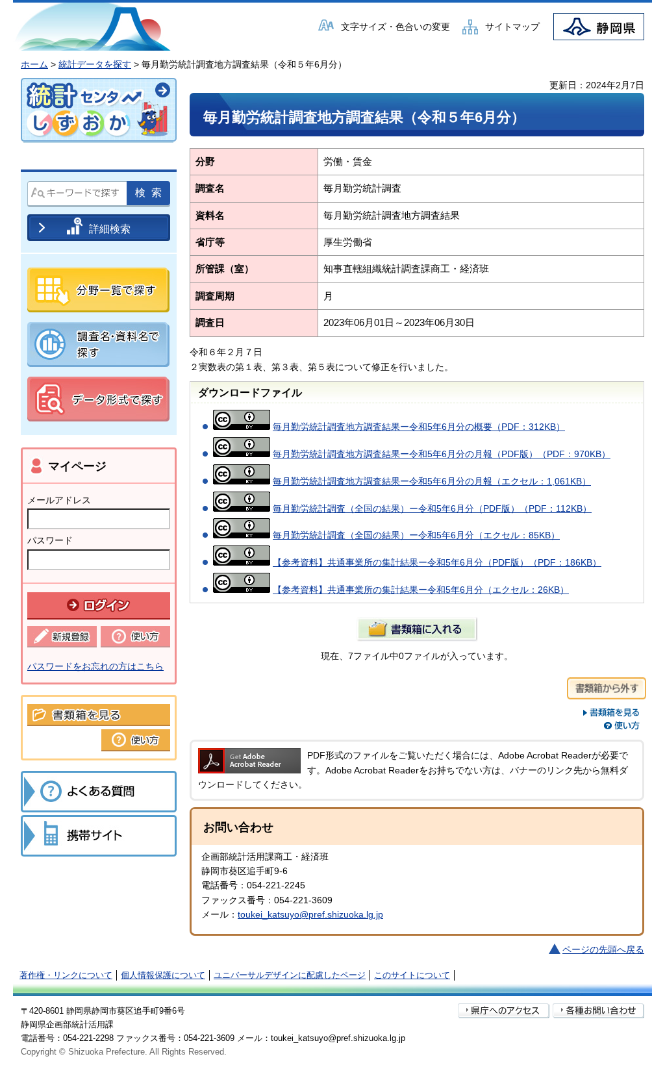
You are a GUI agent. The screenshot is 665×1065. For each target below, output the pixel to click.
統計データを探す (94, 64)
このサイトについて (412, 975)
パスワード (50, 540)
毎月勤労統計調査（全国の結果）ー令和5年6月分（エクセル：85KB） (416, 535)
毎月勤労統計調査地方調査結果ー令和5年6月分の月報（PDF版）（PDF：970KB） (441, 454)
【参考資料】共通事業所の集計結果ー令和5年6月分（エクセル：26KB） (421, 589)
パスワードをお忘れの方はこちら (95, 666)
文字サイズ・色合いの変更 (395, 26)
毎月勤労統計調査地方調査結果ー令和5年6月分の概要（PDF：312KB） (419, 426)
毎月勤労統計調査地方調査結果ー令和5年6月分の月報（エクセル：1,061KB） (432, 481)
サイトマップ (512, 26)
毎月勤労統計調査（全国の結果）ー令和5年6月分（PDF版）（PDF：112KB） (432, 508)
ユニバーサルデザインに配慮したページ (290, 975)
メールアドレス (59, 500)
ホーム (34, 64)
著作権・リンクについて (65, 975)
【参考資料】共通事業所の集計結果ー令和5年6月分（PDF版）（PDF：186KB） (437, 562)
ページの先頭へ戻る (603, 949)
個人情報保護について (163, 975)
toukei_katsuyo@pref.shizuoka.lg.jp (310, 914)
